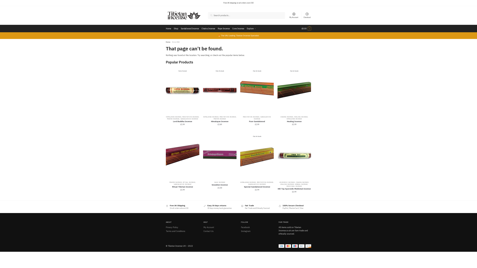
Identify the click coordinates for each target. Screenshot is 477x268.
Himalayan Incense (173, 117)
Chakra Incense (286, 117)
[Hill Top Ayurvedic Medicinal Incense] (294, 156)
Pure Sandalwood (257, 121)
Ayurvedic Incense (287, 182)
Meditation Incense (190, 117)
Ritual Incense (189, 182)
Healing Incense (301, 117)
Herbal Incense (301, 184)
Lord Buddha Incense (182, 121)
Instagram (245, 231)
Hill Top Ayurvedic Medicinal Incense (294, 189)
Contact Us (208, 231)
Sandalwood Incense (189, 119)
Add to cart (182, 197)
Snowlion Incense (220, 185)
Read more (182, 130)
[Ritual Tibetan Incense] (182, 156)
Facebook (245, 227)
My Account (293, 17)
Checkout (307, 17)
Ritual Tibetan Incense (182, 187)
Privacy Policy (172, 227)
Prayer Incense (173, 119)
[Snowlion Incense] (220, 156)
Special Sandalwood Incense (257, 187)
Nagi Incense (219, 182)
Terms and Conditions (175, 231)
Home (168, 42)
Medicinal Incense (294, 186)
